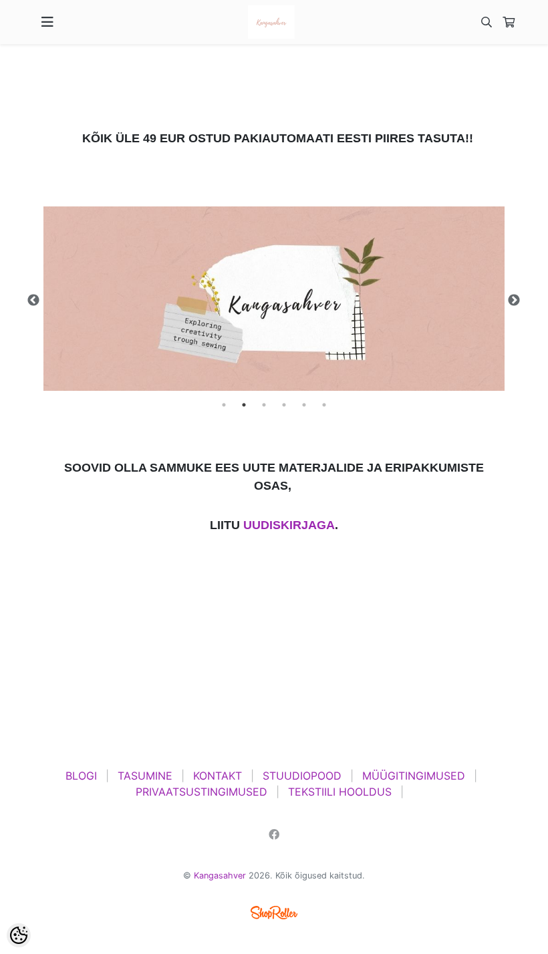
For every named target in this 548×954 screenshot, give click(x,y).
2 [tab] (244, 405)
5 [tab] (304, 405)
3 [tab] (264, 405)
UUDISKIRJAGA (289, 525)
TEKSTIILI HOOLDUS (340, 791)
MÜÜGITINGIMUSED (413, 775)
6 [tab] (324, 405)
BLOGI (81, 775)
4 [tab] (284, 405)
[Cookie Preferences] (19, 935)
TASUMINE (145, 775)
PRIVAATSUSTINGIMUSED (201, 791)
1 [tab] (224, 405)
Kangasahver (220, 875)
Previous (33, 300)
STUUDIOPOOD (302, 775)
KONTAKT (217, 775)
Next (514, 300)
